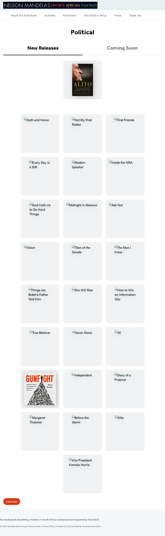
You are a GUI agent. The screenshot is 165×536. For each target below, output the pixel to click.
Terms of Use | (35, 526)
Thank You (135, 15)
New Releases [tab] (42, 48)
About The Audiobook (24, 15)
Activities (49, 15)
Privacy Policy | (49, 526)
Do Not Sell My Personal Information (84, 526)
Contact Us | (62, 526)
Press (117, 15)
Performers (69, 15)
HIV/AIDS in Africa (95, 15)
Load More (11, 501)
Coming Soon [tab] (122, 48)
